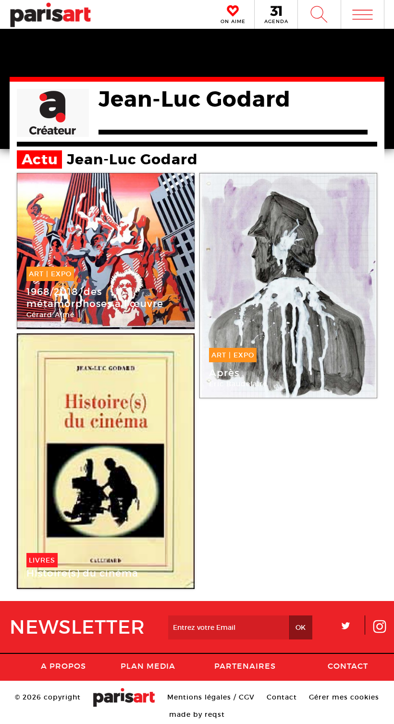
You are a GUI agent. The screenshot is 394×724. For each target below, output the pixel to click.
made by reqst (197, 714)
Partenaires (245, 666)
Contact (348, 666)
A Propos (63, 666)
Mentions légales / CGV (211, 697)
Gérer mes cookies (344, 697)
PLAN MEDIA (148, 666)
